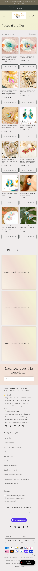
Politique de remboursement (26, 557)
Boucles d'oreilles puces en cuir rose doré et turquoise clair (9, 127)
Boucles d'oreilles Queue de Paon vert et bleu (27, 126)
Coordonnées (13, 557)
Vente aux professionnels (12, 447)
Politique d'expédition (11, 465)
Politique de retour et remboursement (16, 479)
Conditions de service (11, 470)
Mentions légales (20, 566)
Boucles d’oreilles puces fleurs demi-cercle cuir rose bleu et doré (9, 227)
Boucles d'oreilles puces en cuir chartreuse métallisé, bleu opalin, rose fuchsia (9, 92)
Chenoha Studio (11, 555)
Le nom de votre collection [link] (15, 272)
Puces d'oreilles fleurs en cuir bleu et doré (28, 194)
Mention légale (9, 456)
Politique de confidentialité (13, 474)
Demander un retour (11, 484)
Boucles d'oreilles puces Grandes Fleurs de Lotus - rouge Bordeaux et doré (28, 161)
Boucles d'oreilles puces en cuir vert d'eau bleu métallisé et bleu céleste (9, 57)
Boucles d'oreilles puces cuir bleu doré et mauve (27, 57)
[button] (4, 16)
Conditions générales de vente (13, 563)
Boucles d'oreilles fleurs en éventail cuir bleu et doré (27, 227)
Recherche (7, 438)
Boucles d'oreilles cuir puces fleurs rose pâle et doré (9, 161)
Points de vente (9, 443)
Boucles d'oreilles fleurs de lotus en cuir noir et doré (27, 91)
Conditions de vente (10, 461)
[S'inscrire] (31, 379)
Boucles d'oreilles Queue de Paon (9, 194)
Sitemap (6, 452)
